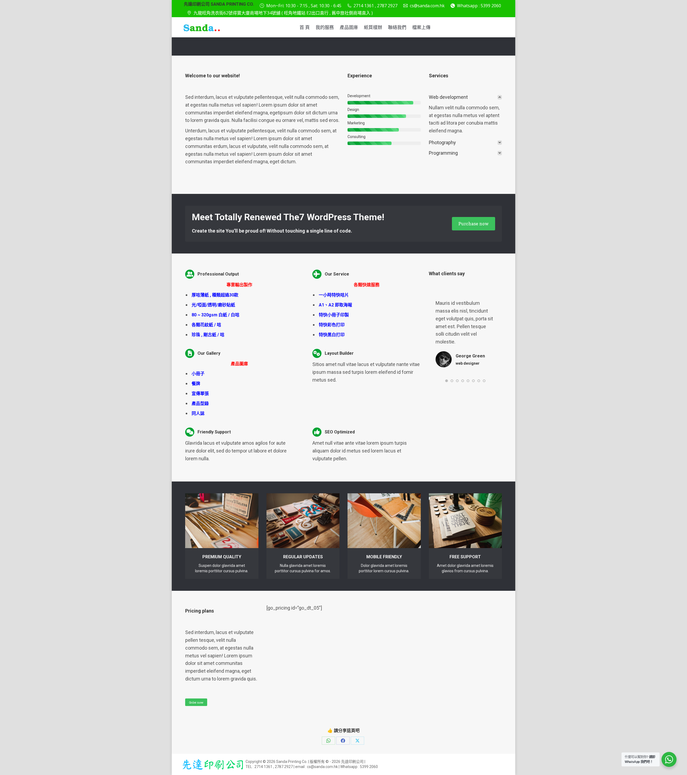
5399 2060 (369, 767)
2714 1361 (263, 767)
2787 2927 (284, 767)
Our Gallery (209, 353)
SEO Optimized (340, 431)
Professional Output (218, 274)
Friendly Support (214, 431)
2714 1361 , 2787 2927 (375, 6)
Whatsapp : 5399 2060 (479, 6)
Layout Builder (339, 353)
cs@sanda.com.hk (427, 6)
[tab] (465, 97)
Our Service (337, 274)
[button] (446, 380)
